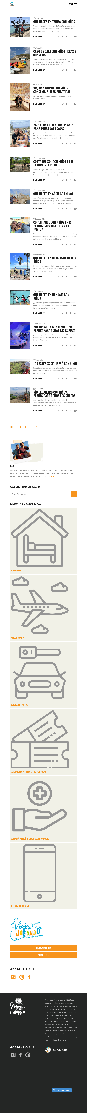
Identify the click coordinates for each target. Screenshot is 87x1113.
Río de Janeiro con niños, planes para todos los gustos (54, 394)
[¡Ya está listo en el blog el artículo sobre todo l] (72, 1083)
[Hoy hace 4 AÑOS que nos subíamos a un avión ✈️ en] (72, 1058)
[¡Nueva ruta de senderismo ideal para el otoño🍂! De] (61, 1083)
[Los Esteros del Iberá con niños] (20, 366)
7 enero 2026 (38, 85)
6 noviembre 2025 (40, 254)
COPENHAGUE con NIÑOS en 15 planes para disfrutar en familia (52, 226)
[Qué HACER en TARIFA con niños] (20, 27)
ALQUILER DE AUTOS (19, 704)
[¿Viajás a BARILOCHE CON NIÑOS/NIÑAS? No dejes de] (50, 1077)
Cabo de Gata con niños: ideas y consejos (54, 53)
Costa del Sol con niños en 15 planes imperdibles (53, 163)
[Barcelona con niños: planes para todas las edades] (20, 133)
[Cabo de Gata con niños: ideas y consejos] (20, 60)
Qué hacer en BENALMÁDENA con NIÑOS (54, 260)
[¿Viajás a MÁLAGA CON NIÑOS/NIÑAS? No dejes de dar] (61, 1071)
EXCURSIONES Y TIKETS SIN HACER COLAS (28, 771)
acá (52, 476)
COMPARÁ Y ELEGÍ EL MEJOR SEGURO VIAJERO (30, 838)
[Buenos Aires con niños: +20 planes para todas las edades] (20, 335)
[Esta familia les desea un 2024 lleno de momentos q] (61, 1077)
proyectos (67, 1021)
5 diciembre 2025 (40, 158)
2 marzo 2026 (39, 18)
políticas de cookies (58, 1040)
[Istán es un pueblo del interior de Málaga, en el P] (50, 1058)
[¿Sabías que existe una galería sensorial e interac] (72, 1077)
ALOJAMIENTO (16, 570)
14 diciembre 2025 (40, 121)
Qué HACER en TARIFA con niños (54, 21)
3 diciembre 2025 (40, 190)
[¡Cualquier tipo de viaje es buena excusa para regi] (72, 1065)
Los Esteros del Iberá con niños (55, 363)
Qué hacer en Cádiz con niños (53, 193)
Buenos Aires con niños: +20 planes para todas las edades (54, 328)
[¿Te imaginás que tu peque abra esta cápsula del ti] (61, 1065)
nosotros (48, 1024)
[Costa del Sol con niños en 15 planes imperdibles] (20, 164)
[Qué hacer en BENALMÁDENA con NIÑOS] (20, 266)
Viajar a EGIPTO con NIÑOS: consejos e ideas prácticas (51, 90)
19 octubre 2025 (39, 291)
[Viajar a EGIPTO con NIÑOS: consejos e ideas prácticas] (20, 97)
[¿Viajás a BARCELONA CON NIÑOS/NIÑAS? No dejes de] (50, 1071)
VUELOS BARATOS (18, 637)
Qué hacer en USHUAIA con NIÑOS (51, 296)
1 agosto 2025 (39, 389)
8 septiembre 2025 (40, 323)
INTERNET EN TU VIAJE (20, 905)
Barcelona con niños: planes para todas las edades (53, 126)
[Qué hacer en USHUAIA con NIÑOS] (20, 297)
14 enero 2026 (39, 48)
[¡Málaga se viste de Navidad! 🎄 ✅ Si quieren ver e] (50, 1083)
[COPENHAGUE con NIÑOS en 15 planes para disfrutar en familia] (20, 225)
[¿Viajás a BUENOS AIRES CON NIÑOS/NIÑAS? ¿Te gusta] (72, 1071)
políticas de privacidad (68, 1037)
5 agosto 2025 (39, 360)
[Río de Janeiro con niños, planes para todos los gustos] (20, 395)
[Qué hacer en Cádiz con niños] (20, 196)
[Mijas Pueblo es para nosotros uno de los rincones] (61, 1058)
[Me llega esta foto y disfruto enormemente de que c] (50, 1065)
